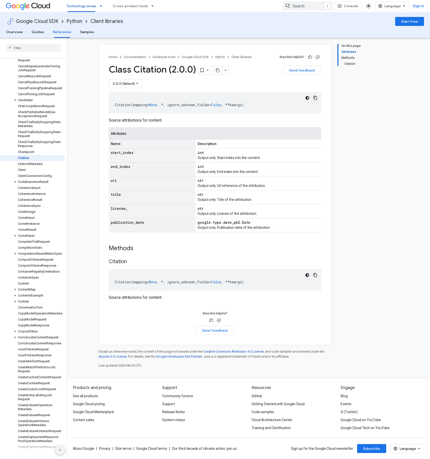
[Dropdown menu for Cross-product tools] (154, 6)
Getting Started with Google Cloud (278, 404)
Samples (87, 32)
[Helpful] (310, 57)
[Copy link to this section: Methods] (140, 249)
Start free (409, 21)
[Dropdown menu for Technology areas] (102, 6)
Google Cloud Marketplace (93, 412)
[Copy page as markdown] (217, 70)
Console (351, 6)
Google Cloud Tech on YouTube (365, 428)
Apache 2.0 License (113, 356)
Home (113, 57)
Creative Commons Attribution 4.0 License (234, 351)
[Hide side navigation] (60, 450)
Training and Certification (271, 428)
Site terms (123, 449)
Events (346, 404)
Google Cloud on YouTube (361, 420)
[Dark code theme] (307, 98)
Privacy (104, 449)
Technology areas (81, 6)
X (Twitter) (349, 412)
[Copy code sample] (315, 98)
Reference (62, 32)
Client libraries (106, 21)
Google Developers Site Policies (179, 356)
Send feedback (302, 70)
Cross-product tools (130, 6)
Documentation (135, 57)
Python (74, 21)
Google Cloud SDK (37, 21)
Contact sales (83, 420)
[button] (32, 100)
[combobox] (307, 5)
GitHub (257, 396)
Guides (38, 32)
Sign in (418, 6)
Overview (14, 32)
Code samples (263, 412)
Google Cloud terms (151, 449)
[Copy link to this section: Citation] (132, 262)
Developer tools (164, 57)
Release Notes (173, 412)
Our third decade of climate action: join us (204, 449)
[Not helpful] (317, 57)
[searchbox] (33, 48)
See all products (85, 396)
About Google (83, 449)
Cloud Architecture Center (272, 420)
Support (168, 404)
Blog (344, 396)
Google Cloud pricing (89, 404)
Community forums (177, 396)
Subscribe (371, 448)
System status (173, 420)
